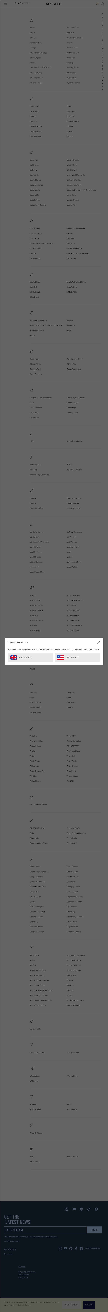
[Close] (98, 642)
